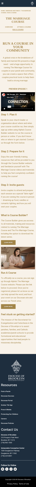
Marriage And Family (13, 10)
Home (3, 10)
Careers (4, 419)
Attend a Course (24, 27)
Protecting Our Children (9, 414)
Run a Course (18, 29)
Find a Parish (5, 391)
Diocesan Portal (6, 400)
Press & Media (6, 410)
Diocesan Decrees (7, 396)
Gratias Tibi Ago (6, 405)
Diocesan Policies (7, 423)
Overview (9, 27)
